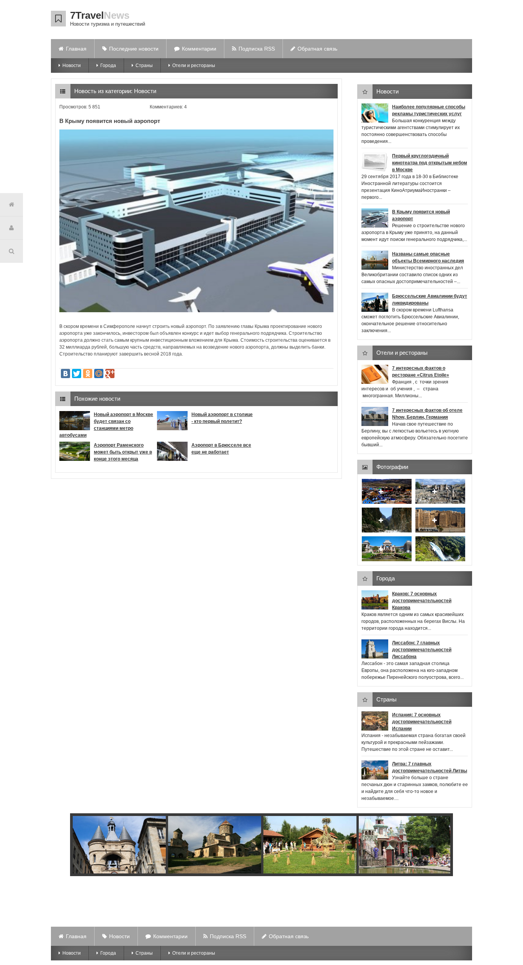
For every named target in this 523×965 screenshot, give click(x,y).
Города (108, 65)
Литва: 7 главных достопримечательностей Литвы (429, 767)
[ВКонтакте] (65, 373)
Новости (71, 65)
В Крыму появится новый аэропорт (421, 215)
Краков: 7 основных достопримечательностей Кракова (421, 600)
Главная (76, 49)
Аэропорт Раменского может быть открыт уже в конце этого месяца (123, 452)
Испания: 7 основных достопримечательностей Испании (421, 721)
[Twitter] (76, 373)
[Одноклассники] (87, 373)
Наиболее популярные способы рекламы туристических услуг (428, 110)
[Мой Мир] (98, 373)
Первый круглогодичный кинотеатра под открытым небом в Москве (429, 162)
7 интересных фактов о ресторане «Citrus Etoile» (420, 371)
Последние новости (134, 49)
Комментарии (199, 49)
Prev (70, 846)
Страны (144, 65)
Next (442, 846)
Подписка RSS (257, 49)
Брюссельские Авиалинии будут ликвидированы (429, 299)
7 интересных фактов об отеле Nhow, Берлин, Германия (427, 414)
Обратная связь (317, 49)
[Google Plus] (109, 373)
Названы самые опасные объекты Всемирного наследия (428, 257)
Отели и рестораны (193, 65)
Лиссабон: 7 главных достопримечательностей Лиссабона (421, 649)
